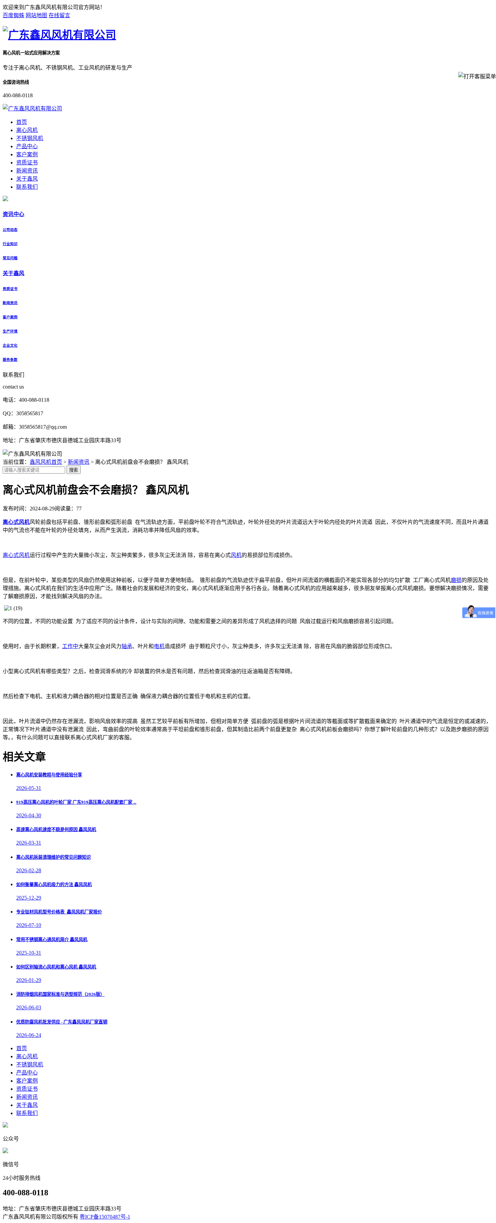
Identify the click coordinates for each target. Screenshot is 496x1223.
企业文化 (10, 345)
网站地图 (36, 15)
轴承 (126, 646)
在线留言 (59, 15)
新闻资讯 (27, 171)
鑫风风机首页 (46, 462)
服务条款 (10, 359)
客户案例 (27, 154)
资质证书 (27, 162)
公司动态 (10, 230)
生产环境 (10, 331)
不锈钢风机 (29, 138)
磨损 (456, 580)
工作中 (70, 646)
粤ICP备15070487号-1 (105, 1217)
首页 (21, 122)
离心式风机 (16, 555)
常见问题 (10, 258)
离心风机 (27, 130)
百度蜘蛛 (13, 15)
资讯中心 (13, 214)
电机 (159, 646)
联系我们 (27, 187)
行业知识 (10, 244)
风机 (236, 555)
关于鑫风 (27, 179)
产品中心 (27, 146)
